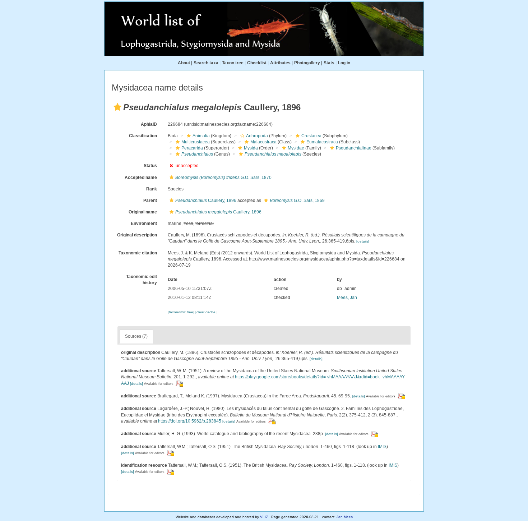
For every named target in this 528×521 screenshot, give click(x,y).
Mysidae (296, 148)
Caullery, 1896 (205, 200)
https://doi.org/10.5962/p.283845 (189, 421)
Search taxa (206, 62)
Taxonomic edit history (141, 279)
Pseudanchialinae (353, 148)
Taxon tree (233, 62)
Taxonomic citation (138, 252)
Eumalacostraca (322, 141)
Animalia (201, 135)
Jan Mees (345, 517)
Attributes (280, 62)
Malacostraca (263, 141)
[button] (117, 107)
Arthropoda (257, 135)
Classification (143, 135)
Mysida (251, 148)
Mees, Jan (347, 297)
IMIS (382, 446)
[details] (362, 241)
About (184, 62)
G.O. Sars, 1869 (297, 200)
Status (150, 165)
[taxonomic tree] (181, 312)
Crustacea (311, 135)
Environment (144, 223)
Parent (150, 200)
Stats (329, 62)
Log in (344, 62)
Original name (143, 212)
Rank (151, 189)
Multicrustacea (195, 141)
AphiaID (149, 124)
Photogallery (307, 62)
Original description (137, 235)
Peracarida (192, 148)
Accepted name (141, 177)
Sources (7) (136, 336)
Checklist (257, 62)
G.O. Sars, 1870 (223, 177)
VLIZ (264, 517)
